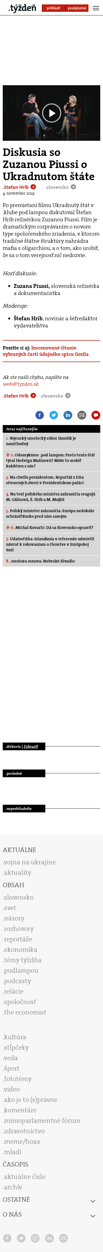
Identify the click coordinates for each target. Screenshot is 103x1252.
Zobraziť (31, 746)
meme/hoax (22, 1141)
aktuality (17, 872)
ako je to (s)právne (30, 1099)
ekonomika (20, 949)
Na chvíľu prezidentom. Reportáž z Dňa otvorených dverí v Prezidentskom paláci (45, 480)
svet (10, 907)
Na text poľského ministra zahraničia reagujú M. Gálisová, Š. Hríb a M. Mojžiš (50, 496)
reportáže (18, 939)
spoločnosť (20, 1001)
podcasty (17, 981)
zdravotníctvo (24, 1131)
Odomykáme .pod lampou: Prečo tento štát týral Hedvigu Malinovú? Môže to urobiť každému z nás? (50, 460)
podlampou (21, 970)
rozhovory (19, 928)
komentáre (20, 1110)
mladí (12, 1152)
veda (11, 1058)
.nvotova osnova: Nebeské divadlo (40, 561)
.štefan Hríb (16, 187)
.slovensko (57, 187)
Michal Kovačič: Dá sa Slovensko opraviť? (52, 527)
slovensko (19, 897)
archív (13, 1187)
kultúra (15, 1037)
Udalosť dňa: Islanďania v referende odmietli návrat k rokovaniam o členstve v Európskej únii (50, 544)
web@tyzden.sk (20, 384)
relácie (14, 991)
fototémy (18, 1078)
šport (12, 1068)
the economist (25, 1012)
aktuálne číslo (25, 1176)
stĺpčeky (16, 1047)
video (12, 1089)
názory (14, 918)
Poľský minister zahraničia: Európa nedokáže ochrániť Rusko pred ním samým (50, 513)
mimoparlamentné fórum (42, 1120)
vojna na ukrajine (30, 862)
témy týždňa (22, 960)
